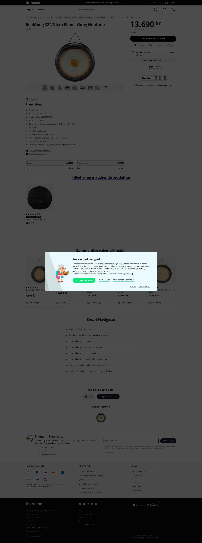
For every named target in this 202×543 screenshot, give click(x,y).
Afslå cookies (104, 279)
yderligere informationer (123, 279)
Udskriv (133, 287)
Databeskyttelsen (144, 287)
